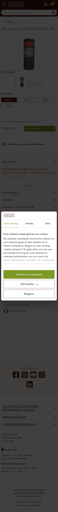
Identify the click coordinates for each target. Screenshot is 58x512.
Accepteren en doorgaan (29, 274)
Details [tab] (29, 223)
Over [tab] (47, 223)
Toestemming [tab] (10, 223)
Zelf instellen (27, 284)
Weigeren (29, 293)
